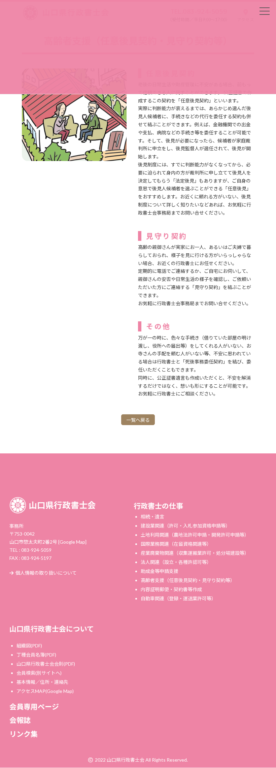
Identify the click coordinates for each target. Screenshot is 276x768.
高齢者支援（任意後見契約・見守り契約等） (188, 580)
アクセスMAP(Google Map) (45, 691)
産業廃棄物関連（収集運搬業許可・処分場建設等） (195, 553)
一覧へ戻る (138, 420)
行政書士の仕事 (158, 506)
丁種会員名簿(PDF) (36, 655)
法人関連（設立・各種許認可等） (176, 562)
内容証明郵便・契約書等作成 (171, 589)
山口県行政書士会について (51, 629)
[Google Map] (72, 542)
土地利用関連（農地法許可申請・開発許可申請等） (195, 535)
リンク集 (23, 734)
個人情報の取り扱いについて (46, 573)
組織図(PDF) (29, 645)
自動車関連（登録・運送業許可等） (178, 598)
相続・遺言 (152, 516)
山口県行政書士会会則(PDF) (45, 664)
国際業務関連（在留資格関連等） (176, 544)
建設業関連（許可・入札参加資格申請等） (185, 526)
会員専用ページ (34, 706)
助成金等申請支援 (159, 571)
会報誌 (20, 720)
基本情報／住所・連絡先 (42, 682)
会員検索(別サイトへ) (39, 673)
